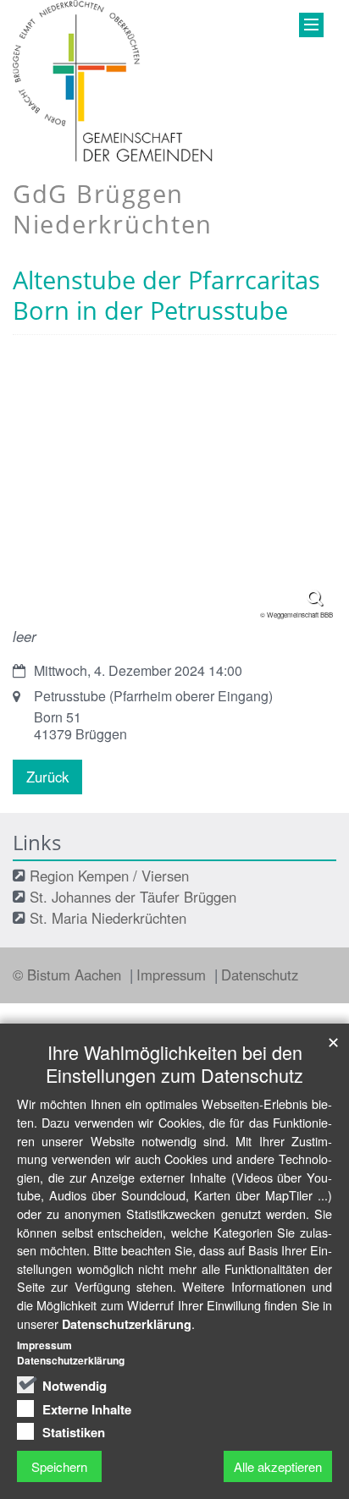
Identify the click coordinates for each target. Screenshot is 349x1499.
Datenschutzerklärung (126, 1323)
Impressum (173, 974)
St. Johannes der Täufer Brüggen (133, 897)
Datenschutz (259, 974)
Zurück (47, 776)
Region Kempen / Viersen (109, 875)
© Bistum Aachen (69, 974)
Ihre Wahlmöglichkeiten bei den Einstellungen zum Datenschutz (174, 1063)
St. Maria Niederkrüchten (108, 918)
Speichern (59, 1466)
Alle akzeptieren (278, 1466)
